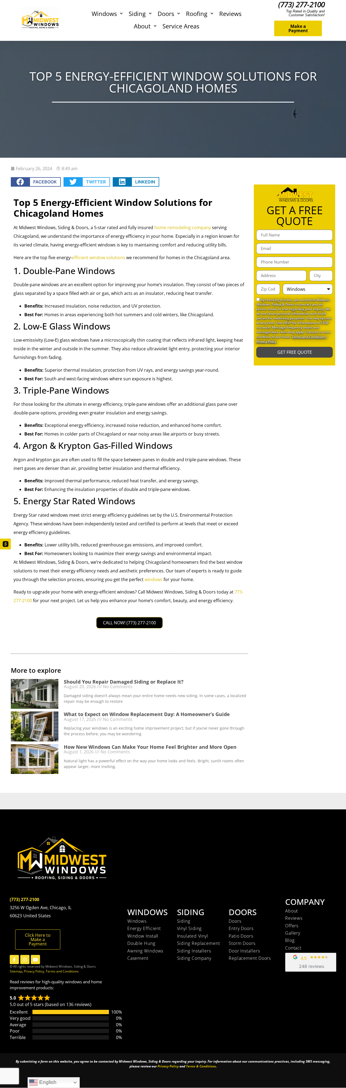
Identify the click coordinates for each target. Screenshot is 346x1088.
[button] (36, 182)
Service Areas (180, 26)
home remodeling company (182, 227)
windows (153, 579)
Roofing (196, 13)
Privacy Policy (266, 341)
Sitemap (16, 971)
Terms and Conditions (309, 337)
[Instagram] (24, 959)
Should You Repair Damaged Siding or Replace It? (124, 681)
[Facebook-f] (14, 959)
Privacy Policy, (35, 971)
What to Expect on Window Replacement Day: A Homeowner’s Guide (147, 714)
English (47, 1082)
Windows (104, 13)
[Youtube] (35, 959)
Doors (166, 13)
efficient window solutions (98, 258)
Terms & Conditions (201, 1066)
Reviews (230, 13)
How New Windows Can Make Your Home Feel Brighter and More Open (150, 747)
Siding (137, 13)
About (142, 26)
